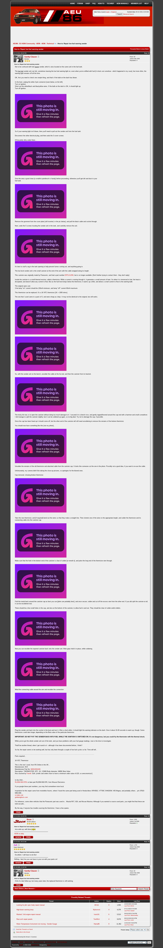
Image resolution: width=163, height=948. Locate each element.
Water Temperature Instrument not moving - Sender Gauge (36, 924)
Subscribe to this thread (23, 932)
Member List (136, 3)
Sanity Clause (30, 57)
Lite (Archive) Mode (50, 942)
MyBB (21, 945)
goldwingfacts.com (21, 797)
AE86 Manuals (123, 3)
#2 (148, 816)
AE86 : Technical (48, 43)
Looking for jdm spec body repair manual (30, 905)
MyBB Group (35, 945)
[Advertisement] (56, 35)
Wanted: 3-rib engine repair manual (28, 914)
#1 (148, 53)
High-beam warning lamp (24, 910)
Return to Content (38, 942)
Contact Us (15, 942)
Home (72, 3)
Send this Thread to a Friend (24, 929)
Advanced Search (128, 14)
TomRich (97, 919)
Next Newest (29, 888)
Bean (29, 819)
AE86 (38, 43)
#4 (148, 867)
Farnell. (29, 773)
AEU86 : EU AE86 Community (24, 43)
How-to (101, 3)
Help (146, 3)
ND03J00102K (36, 769)
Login (107, 12)
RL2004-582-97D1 (21, 782)
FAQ (93, 3)
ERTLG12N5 (69, 275)
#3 (148, 841)
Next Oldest (19, 888)
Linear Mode (145, 49)
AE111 (96, 905)
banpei (132, 910)
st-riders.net (19, 795)
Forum (80, 3)
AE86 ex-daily (19, 834)
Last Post (127, 906)
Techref (110, 3)
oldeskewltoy (134, 915)
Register (113, 12)
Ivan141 (96, 914)
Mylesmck (96, 910)
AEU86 (21, 942)
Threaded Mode (135, 49)
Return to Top (28, 942)
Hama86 (97, 924)
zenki (132, 920)
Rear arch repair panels (24, 919)
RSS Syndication (62, 942)
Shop (87, 3)
